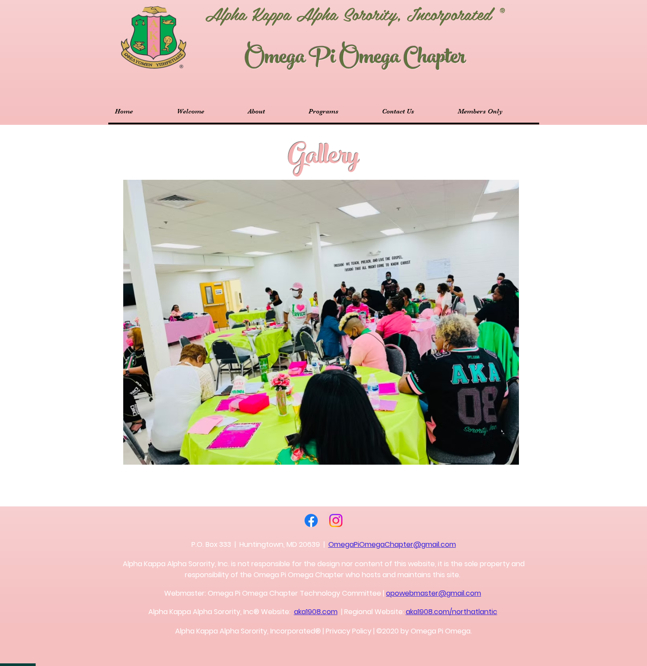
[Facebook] (311, 520)
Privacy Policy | (350, 631)
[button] (321, 322)
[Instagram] (336, 520)
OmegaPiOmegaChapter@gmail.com (392, 544)
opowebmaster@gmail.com (433, 593)
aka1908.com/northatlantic (451, 612)
